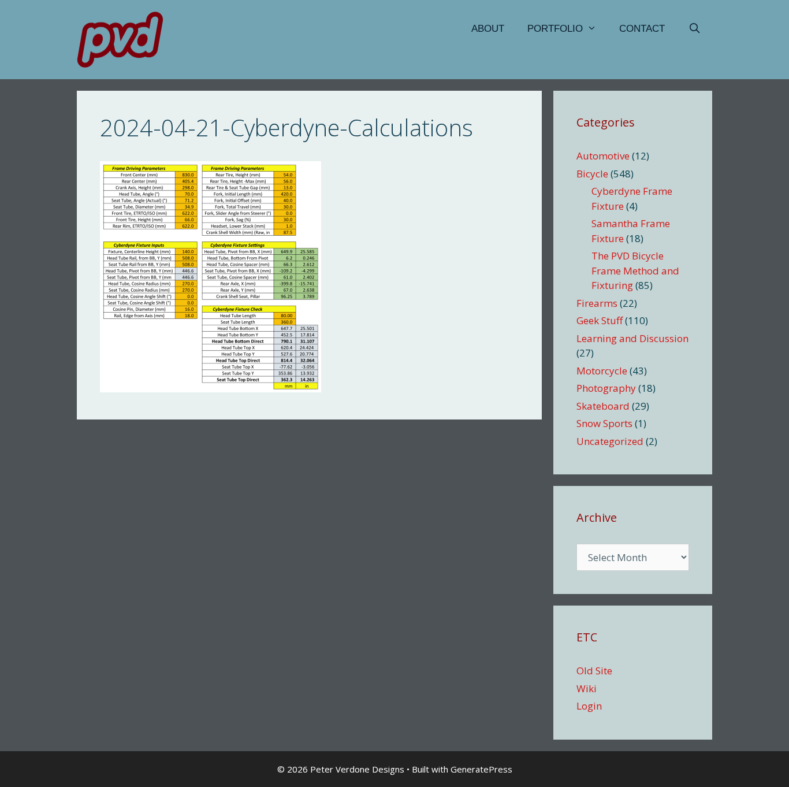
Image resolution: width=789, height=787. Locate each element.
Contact (642, 28)
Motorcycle (601, 370)
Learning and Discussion (632, 338)
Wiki (586, 688)
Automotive (603, 155)
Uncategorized (609, 441)
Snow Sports (604, 423)
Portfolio (555, 28)
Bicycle (592, 173)
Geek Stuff (599, 320)
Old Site (594, 670)
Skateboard (603, 406)
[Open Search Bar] (694, 29)
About (487, 28)
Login (589, 705)
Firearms (596, 303)
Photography (606, 388)
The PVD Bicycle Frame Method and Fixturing (635, 270)
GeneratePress (481, 769)
